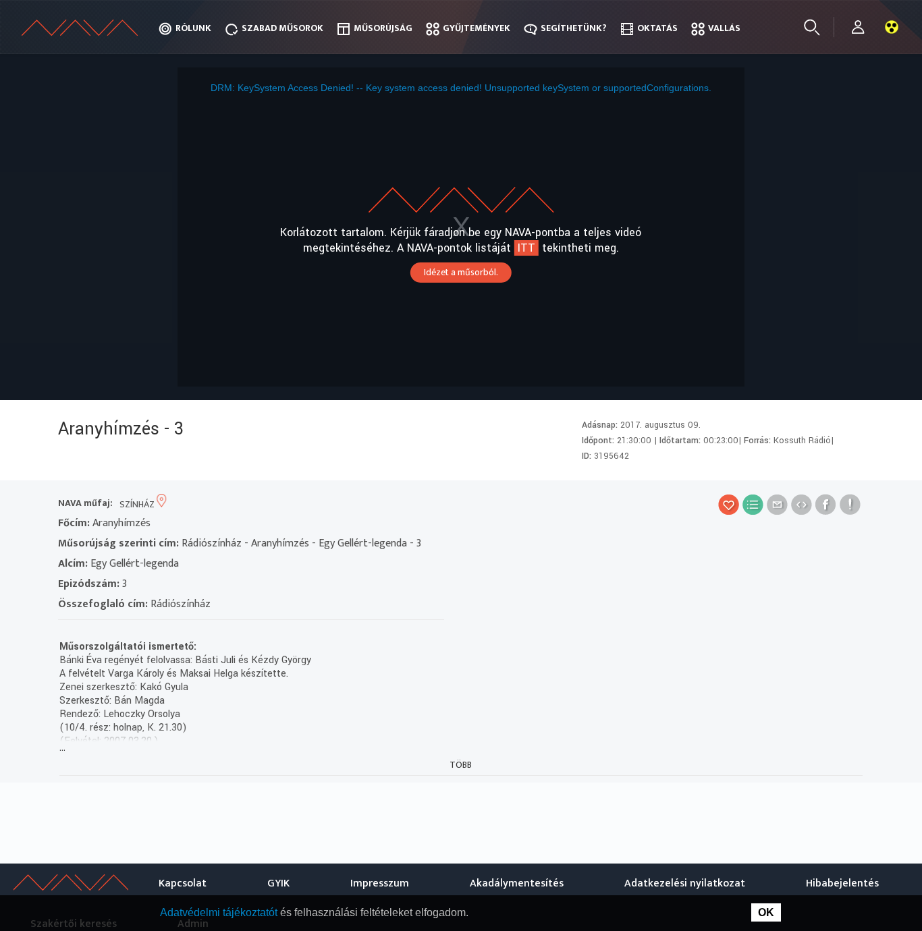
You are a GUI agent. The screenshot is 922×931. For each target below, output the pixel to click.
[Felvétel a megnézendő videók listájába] (752, 504)
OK (766, 912)
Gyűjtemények (476, 28)
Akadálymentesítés (517, 883)
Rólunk (193, 28)
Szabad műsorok (282, 28)
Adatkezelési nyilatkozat (684, 883)
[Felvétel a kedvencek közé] (728, 504)
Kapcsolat (183, 883)
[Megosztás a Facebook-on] (825, 504)
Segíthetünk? (574, 28)
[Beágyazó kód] (801, 504)
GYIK (278, 883)
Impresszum (379, 883)
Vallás (724, 28)
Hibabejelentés (842, 883)
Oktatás (657, 28)
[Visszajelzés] (850, 504)
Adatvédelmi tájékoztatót (220, 912)
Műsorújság (383, 28)
